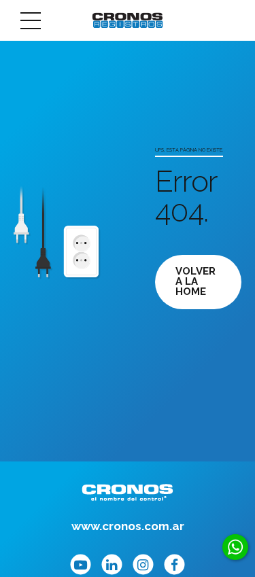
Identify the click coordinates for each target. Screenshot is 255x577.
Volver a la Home (195, 281)
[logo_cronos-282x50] (127, 492)
